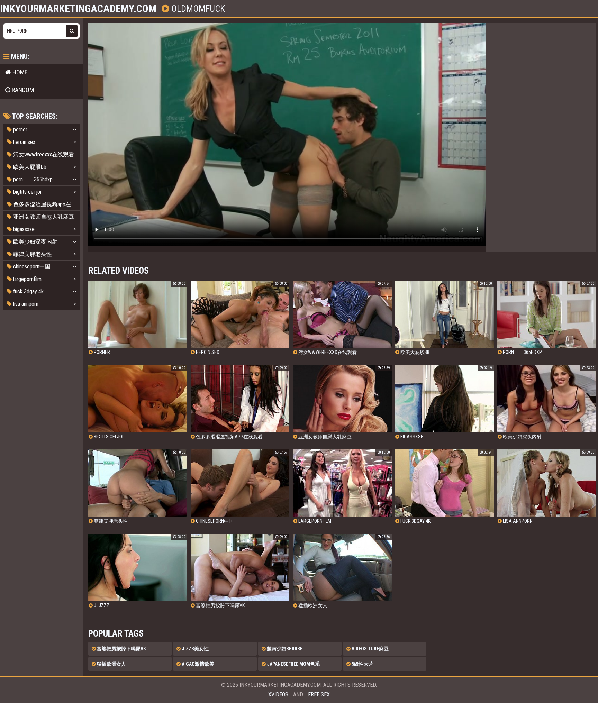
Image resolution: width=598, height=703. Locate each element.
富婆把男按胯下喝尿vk (121, 648)
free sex (319, 694)
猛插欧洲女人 (111, 664)
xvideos (278, 694)
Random (22, 89)
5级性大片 (362, 664)
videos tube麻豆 (370, 648)
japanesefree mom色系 (293, 664)
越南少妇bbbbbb (284, 648)
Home (19, 72)
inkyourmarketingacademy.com (78, 8)
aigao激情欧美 (197, 664)
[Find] (72, 31)
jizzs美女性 (195, 648)
